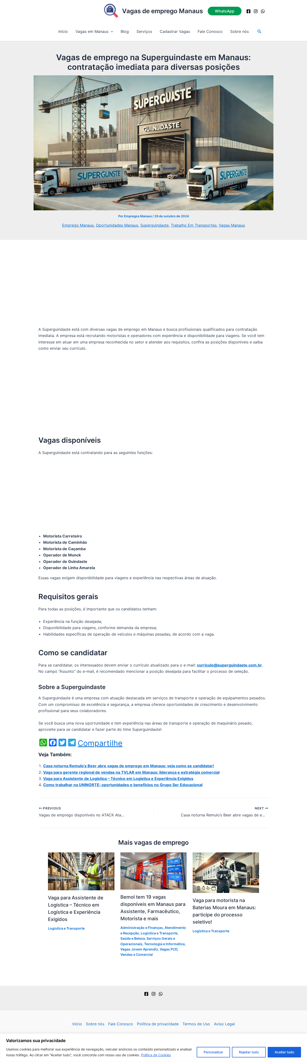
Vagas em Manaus (92, 31)
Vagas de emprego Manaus (162, 11)
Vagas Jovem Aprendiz (139, 949)
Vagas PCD (168, 949)
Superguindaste (154, 225)
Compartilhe (100, 743)
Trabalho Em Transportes (194, 225)
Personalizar (213, 1052)
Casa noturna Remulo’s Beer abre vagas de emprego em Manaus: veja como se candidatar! (128, 765)
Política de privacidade (158, 1023)
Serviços (144, 31)
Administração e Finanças (141, 928)
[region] (153, 1047)
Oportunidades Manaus (117, 225)
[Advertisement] (153, 290)
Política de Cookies (156, 1055)
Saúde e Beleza (132, 938)
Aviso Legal (224, 1023)
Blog (125, 31)
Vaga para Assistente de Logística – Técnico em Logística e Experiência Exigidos (118, 778)
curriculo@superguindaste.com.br (229, 665)
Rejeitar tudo (249, 1052)
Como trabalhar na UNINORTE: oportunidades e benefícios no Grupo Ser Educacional (122, 784)
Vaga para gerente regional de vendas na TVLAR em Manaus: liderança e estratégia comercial (131, 772)
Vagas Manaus (232, 225)
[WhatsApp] (263, 11)
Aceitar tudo (284, 1052)
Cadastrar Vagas (175, 31)
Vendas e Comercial (136, 954)
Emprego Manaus (78, 225)
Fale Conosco (210, 31)
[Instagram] (256, 11)
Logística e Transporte (66, 928)
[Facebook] (248, 11)
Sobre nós (239, 31)
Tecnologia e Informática (164, 944)
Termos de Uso (196, 1023)
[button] (225, 11)
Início (63, 31)
